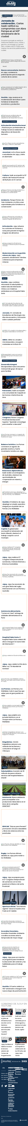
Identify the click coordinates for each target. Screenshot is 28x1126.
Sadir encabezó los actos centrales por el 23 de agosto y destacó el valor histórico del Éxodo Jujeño (20, 1023)
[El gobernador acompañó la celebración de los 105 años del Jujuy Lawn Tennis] (21, 1040)
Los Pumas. (5, 689)
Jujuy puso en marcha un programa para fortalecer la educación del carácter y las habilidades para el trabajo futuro (14, 961)
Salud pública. (7, 771)
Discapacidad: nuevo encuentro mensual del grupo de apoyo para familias (13, 369)
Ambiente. (5, 200)
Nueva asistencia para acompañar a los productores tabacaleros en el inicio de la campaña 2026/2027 (13, 801)
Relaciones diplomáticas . (13, 471)
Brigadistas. (7, 742)
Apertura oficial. (9, 906)
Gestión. (4, 97)
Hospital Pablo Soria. (10, 637)
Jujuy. (4, 557)
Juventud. (6, 152)
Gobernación (7, 15)
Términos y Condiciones (6, 1116)
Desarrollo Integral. (9, 364)
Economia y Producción (11, 793)
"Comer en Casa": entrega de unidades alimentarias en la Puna (12, 615)
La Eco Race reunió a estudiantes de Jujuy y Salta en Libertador (13, 154)
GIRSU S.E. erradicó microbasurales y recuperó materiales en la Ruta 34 (12, 342)
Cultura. (5, 175)
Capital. (4, 529)
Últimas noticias (24, 1069)
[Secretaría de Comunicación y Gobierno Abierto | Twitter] (6, 1086)
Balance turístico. (8, 444)
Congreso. (6, 417)
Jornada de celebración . (8, 22)
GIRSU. (5, 340)
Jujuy (4, 1013)
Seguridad (11, 1088)
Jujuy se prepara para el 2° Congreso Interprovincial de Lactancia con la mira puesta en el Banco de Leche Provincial (13, 881)
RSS (2, 1118)
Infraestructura (13, 1082)
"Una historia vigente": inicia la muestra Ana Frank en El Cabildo (14, 908)
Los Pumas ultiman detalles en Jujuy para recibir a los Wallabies (12, 855)
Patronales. (7, 391)
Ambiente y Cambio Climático (11, 1099)
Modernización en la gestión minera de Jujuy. (14, 254)
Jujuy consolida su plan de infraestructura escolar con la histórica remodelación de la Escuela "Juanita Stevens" (6, 1025)
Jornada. (6, 313)
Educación (7, 413)
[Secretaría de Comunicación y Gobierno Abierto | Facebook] (2, 1086)
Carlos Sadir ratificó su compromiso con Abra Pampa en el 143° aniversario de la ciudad (13, 30)
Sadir (18, 1013)
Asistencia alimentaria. (11, 611)
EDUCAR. (5, 826)
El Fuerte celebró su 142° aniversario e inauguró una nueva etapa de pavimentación (14, 988)
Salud (5, 66)
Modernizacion (12, 1111)
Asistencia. (7, 797)
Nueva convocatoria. (10, 70)
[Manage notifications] (24, 1122)
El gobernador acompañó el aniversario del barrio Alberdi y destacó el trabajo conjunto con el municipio (12, 533)
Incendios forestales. (10, 931)
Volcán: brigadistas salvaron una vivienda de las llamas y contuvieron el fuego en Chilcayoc (11, 746)
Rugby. (4, 853)
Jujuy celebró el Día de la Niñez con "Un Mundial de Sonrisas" (14, 666)
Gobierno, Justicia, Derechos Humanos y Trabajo (11, 1106)
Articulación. (7, 226)
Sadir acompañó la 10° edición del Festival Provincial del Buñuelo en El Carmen (14, 177)
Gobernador (21, 1041)
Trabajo (10, 1076)
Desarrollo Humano (9, 121)
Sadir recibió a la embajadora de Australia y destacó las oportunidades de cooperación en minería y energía (13, 477)
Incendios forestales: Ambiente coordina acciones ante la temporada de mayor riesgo (12, 935)
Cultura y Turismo (10, 902)
